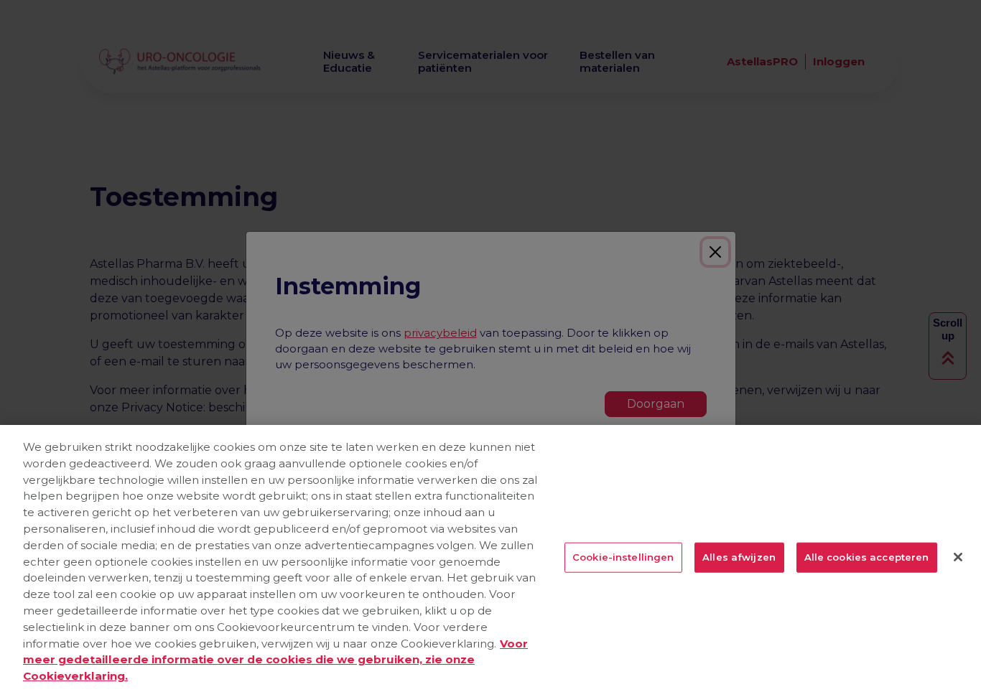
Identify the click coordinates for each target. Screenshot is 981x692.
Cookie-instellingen (623, 557)
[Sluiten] (958, 557)
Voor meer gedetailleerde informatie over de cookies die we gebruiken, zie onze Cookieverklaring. (275, 660)
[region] (490, 558)
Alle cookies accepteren (866, 557)
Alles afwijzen (739, 557)
